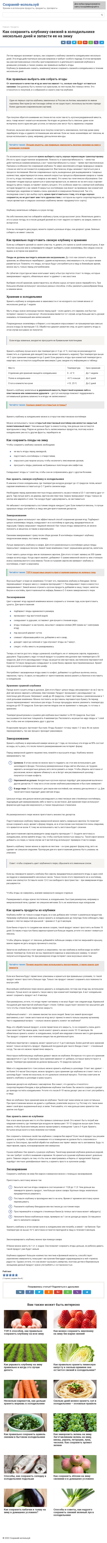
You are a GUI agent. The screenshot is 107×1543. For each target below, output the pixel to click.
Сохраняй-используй (21, 4)
